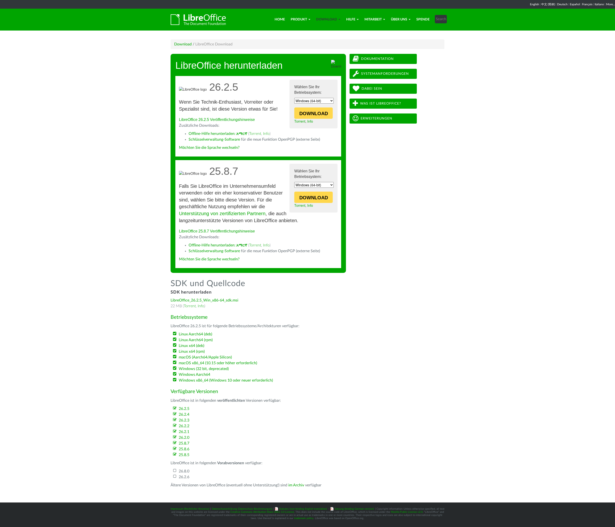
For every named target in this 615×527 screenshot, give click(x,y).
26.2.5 (184, 409)
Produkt (299, 19)
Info (310, 121)
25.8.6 (184, 449)
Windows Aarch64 (194, 374)
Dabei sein (372, 88)
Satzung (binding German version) (354, 509)
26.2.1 (184, 432)
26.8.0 (184, 471)
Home (280, 19)
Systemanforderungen (385, 73)
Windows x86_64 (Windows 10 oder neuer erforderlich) (226, 380)
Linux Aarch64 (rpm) (196, 340)
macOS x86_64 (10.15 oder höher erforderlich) (218, 363)
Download (326, 19)
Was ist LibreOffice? (380, 103)
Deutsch (562, 4)
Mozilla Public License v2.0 (407, 512)
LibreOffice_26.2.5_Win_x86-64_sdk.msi (204, 300)
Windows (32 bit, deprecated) (204, 369)
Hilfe (350, 19)
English (534, 4)
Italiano (599, 4)
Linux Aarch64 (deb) (195, 334)
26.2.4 (184, 414)
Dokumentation (377, 59)
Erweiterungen (376, 118)
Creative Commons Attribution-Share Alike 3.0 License (262, 512)
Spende (423, 19)
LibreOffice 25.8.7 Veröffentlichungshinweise (217, 231)
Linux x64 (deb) (191, 346)
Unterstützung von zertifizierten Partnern (222, 213)
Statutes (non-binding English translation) (303, 509)
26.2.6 (184, 477)
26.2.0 (184, 437)
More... (610, 4)
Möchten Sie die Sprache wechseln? (209, 148)
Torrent (299, 121)
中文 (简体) (548, 4)
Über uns (399, 19)
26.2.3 (184, 420)
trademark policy (304, 518)
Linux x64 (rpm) (192, 351)
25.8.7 (184, 443)
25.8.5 (184, 455)
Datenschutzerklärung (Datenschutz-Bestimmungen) (242, 509)
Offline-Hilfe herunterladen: (218, 134)
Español (575, 4)
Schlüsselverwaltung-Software (214, 139)
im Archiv (296, 485)
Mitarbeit (373, 19)
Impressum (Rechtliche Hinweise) (190, 509)
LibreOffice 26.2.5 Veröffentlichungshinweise (217, 120)
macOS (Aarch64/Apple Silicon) (205, 357)
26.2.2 (184, 426)
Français (587, 4)
